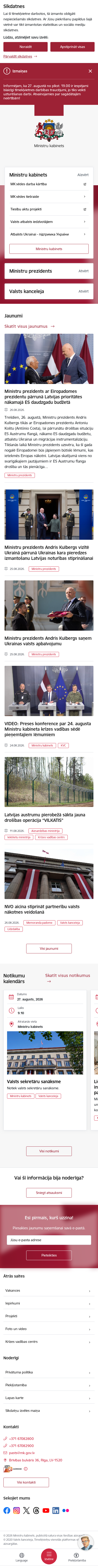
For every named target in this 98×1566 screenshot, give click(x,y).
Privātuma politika (19, 1372)
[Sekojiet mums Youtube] (46, 1510)
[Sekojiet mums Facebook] (6, 1510)
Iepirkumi (12, 1303)
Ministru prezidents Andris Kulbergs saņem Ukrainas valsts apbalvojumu (48, 640)
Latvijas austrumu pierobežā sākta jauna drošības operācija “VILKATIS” (45, 817)
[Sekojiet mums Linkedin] (55, 1510)
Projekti (11, 1316)
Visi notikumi (49, 1151)
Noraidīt (26, 47)
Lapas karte (14, 1398)
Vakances (12, 1290)
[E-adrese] (12, 1469)
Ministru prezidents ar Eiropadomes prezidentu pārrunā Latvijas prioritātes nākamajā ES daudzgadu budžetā (43, 397)
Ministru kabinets (49, 249)
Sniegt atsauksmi (49, 1192)
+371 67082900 (21, 1446)
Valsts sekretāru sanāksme (34, 1081)
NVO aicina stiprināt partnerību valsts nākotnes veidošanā (42, 909)
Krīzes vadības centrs (51, 837)
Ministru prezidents (20, 475)
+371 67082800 (21, 1438)
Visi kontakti (26, 1482)
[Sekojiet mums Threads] (36, 1510)
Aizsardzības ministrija (45, 831)
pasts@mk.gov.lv (22, 1453)
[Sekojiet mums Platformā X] (26, 1510)
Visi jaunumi (49, 948)
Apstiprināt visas (72, 47)
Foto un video (16, 1329)
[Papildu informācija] (25, 1469)
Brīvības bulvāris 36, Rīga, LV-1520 (35, 1460)
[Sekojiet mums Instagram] (16, 1510)
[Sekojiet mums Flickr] (65, 1510)
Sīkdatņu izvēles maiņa (22, 1410)
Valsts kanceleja (70, 922)
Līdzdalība (14, 929)
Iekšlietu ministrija (19, 837)
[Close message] (90, 71)
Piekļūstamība (16, 1385)
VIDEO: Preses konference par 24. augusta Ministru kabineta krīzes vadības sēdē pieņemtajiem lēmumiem (48, 729)
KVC (63, 745)
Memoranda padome (39, 922)
